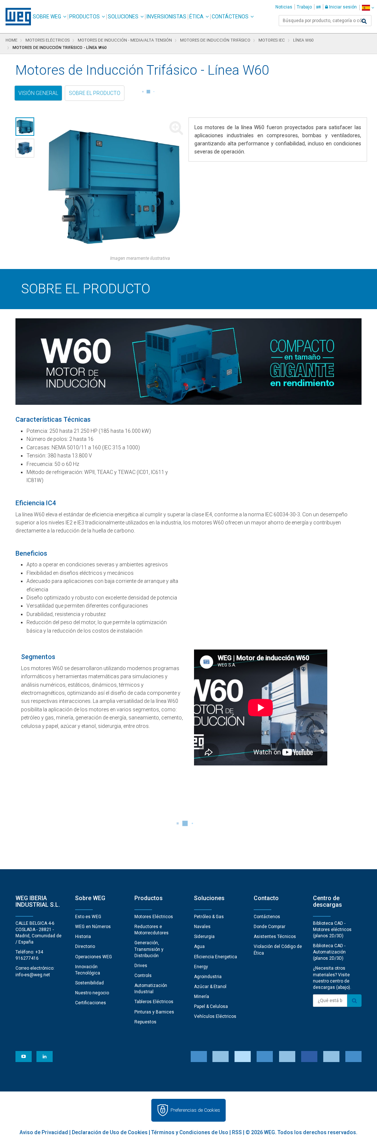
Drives (140, 965)
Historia (83, 936)
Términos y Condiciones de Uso (189, 1132)
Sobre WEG (47, 17)
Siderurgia (204, 936)
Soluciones (123, 17)
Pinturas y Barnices (154, 1012)
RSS (237, 1132)
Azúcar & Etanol (210, 986)
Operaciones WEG (93, 956)
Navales (202, 926)
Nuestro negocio (92, 992)
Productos (84, 17)
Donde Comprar (269, 926)
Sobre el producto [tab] (94, 93)
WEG (15, 16)
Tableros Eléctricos (153, 1001)
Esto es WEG (88, 916)
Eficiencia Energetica (215, 956)
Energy (201, 966)
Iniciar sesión (342, 7)
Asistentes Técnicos (275, 936)
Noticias (283, 7)
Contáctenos (230, 17)
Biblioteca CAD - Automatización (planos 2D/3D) (329, 952)
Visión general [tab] (38, 93)
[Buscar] (364, 21)
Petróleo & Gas (209, 916)
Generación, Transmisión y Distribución (148, 949)
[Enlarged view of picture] (114, 186)
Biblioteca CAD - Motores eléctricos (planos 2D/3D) (332, 929)
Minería (201, 996)
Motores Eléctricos (153, 916)
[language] (368, 7)
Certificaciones (90, 1002)
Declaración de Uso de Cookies (110, 1132)
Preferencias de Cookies (195, 1110)
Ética (196, 17)
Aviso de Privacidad (44, 1132)
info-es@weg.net (32, 974)
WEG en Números (93, 926)
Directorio (85, 946)
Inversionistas (166, 17)
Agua (199, 946)
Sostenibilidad (89, 982)
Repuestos (145, 1022)
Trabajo (304, 7)
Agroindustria (208, 976)
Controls (143, 975)
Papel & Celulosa (211, 1006)
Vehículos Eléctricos (215, 1016)
